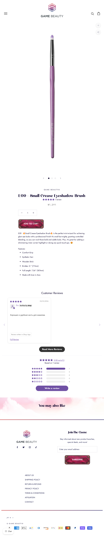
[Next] (60, 178)
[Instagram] (30, 447)
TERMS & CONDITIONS (34, 493)
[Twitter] (24, 447)
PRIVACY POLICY (32, 488)
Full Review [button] (14, 339)
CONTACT (29, 502)
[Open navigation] (5, 13)
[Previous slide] (4, 325)
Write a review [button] (52, 388)
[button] (49, 199)
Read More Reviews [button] (52, 349)
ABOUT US (29, 475)
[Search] (92, 13)
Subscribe (77, 460)
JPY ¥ (9, 518)
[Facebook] (17, 447)
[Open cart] (98, 13)
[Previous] (43, 178)
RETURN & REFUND (33, 484)
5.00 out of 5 (59, 360)
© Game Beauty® (15, 523)
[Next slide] (100, 325)
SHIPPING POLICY (32, 479)
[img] (16, 301)
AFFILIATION (30, 497)
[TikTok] (36, 447)
